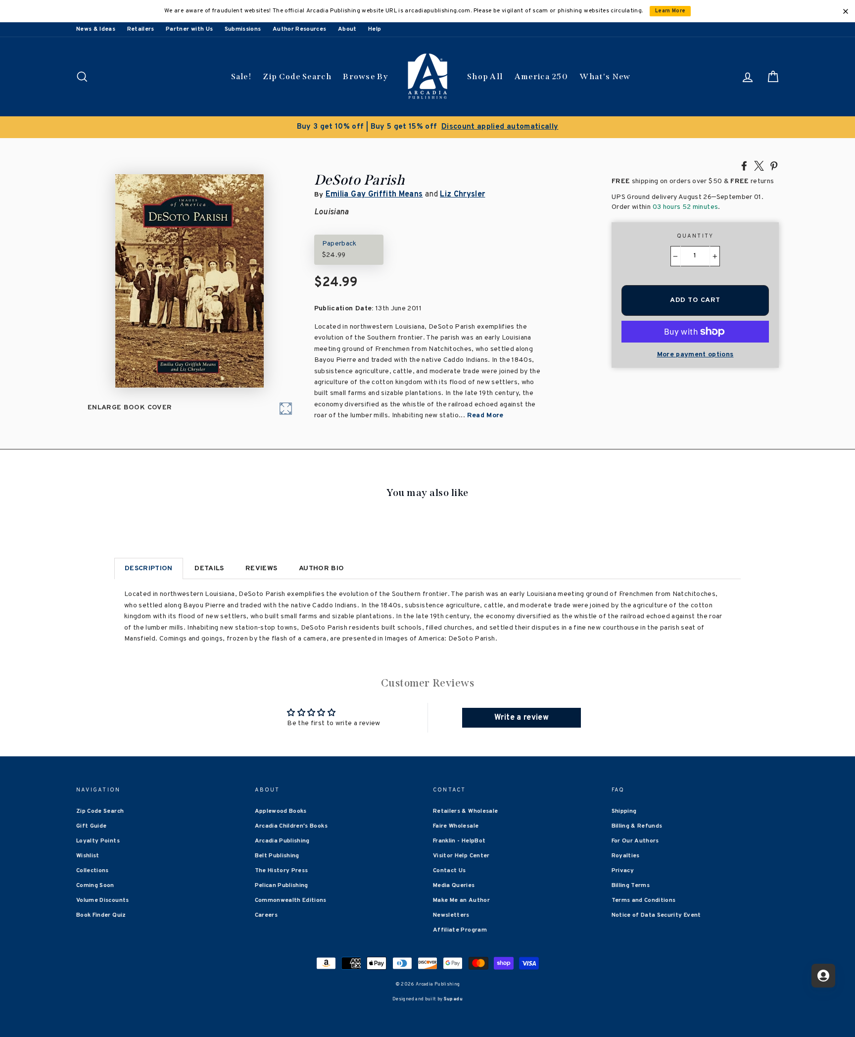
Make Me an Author (461, 900)
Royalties (626, 856)
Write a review (521, 718)
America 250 (541, 76)
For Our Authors (635, 841)
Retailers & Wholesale (465, 811)
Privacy (623, 871)
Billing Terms (631, 885)
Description (149, 568)
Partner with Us (189, 29)
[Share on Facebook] (744, 165)
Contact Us (449, 871)
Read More (485, 415)
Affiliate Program (460, 930)
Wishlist (87, 856)
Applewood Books (281, 811)
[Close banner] (845, 11)
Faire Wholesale (455, 826)
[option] (427, 127)
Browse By (365, 76)
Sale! (241, 76)
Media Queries (454, 885)
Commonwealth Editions (291, 900)
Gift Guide (91, 826)
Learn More (670, 11)
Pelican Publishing (281, 885)
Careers (266, 915)
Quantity (695, 236)
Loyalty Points (98, 841)
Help (374, 29)
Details (209, 568)
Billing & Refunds (637, 826)
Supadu (453, 999)
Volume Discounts (102, 900)
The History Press (281, 871)
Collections (92, 871)
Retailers (140, 29)
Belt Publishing (277, 856)
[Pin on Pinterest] (774, 165)
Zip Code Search (297, 76)
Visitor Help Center (461, 856)
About (347, 29)
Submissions (243, 29)
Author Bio (321, 568)
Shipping (624, 811)
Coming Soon (95, 885)
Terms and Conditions (644, 900)
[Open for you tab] (823, 976)
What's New (604, 76)
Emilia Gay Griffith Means (374, 194)
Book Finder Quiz (101, 915)
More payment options (695, 354)
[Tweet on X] (759, 165)
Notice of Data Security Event (656, 915)
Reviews (261, 568)
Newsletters (451, 915)
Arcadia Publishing (282, 841)
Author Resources (300, 29)
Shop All (485, 76)
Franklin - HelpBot (459, 841)
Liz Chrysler (462, 194)
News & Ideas (95, 29)
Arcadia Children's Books (291, 826)
